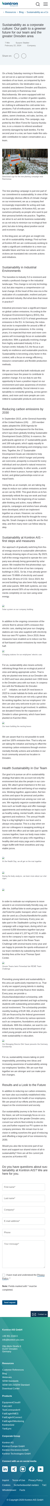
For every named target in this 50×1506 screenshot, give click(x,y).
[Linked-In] (23, 56)
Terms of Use (18, 1480)
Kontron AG (8, 1442)
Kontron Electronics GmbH (15, 1450)
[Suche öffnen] (38, 4)
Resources (10, 12)
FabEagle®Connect (12, 1417)
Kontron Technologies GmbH (16, 1454)
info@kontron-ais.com (13, 1340)
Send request (9, 1302)
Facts (22, 1490)
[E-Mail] (16, 56)
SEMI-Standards (10, 1381)
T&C (44, 1485)
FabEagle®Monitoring (13, 1421)
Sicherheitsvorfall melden (26, 1485)
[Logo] (14, 4)
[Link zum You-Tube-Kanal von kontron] (40, 1469)
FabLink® (7, 1406)
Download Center (11, 1388)
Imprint (5, 1480)
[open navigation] (45, 4)
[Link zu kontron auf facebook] (31, 1469)
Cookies (6, 1485)
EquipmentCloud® (11, 1402)
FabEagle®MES (10, 1413)
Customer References (13, 1370)
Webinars (7, 1377)
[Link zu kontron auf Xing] (14, 1469)
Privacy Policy (35, 1480)
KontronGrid (8, 1425)
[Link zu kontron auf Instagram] (23, 1469)
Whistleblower (9, 1490)
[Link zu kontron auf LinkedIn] (5, 1469)
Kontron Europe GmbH (13, 1446)
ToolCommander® (11, 1410)
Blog (21, 12)
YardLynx (6, 1428)
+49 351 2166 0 (10, 1336)
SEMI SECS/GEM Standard (16, 1385)
